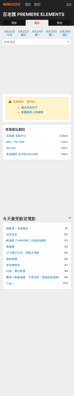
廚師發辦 (11, 259)
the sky (11, 148)
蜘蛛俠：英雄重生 (17, 228)
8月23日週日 (23, 33)
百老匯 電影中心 (16, 135)
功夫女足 (11, 234)
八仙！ (10, 283)
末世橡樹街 (13, 265)
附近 (60, 23)
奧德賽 (10, 246)
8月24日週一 (37, 33)
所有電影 (9, 42)
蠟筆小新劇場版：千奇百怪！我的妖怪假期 (32, 277)
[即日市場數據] (69, 218)
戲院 (37, 4)
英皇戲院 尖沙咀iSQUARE (22, 154)
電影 (28, 4)
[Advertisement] (37, 69)
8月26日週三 (65, 33)
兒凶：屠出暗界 (15, 271)
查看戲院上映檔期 (32, 112)
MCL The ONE (15, 142)
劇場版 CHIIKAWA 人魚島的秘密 (26, 240)
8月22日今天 (9, 33)
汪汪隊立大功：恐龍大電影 (22, 252)
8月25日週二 (51, 33)
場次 (37, 23)
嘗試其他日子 (29, 107)
